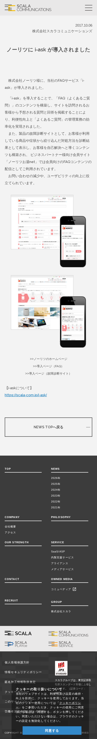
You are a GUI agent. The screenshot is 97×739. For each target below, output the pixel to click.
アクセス (10, 532)
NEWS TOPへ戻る (48, 427)
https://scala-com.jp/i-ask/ (26, 395)
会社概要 (10, 526)
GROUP (56, 601)
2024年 (56, 489)
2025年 (56, 483)
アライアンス (59, 563)
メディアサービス (62, 569)
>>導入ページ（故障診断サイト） (48, 373)
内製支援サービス (62, 557)
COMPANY (12, 517)
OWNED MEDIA (62, 579)
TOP (8, 468)
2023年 (56, 495)
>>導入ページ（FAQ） (48, 366)
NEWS (56, 468)
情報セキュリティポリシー (23, 672)
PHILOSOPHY (61, 517)
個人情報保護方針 (17, 662)
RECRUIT (11, 600)
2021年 (56, 507)
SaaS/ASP (58, 551)
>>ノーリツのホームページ (48, 359)
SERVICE (57, 542)
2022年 (56, 501)
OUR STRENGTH (17, 542)
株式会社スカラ (61, 611)
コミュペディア (64, 589)
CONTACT (12, 579)
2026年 (56, 478)
